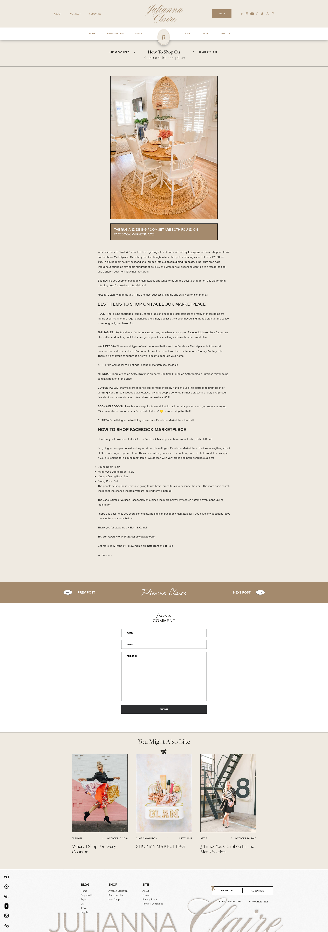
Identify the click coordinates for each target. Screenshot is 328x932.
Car (82, 903)
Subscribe (95, 13)
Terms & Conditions (152, 903)
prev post (86, 592)
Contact (75, 13)
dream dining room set (180, 262)
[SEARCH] (273, 13)
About (58, 13)
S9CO (259, 901)
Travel (84, 908)
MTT (266, 901)
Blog (85, 884)
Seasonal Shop (116, 895)
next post (242, 592)
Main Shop (114, 899)
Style (83, 899)
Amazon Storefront (118, 891)
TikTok (168, 546)
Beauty (84, 912)
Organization (87, 895)
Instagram (194, 252)
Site (145, 884)
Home (84, 891)
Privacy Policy (149, 899)
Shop (112, 884)
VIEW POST (100, 793)
